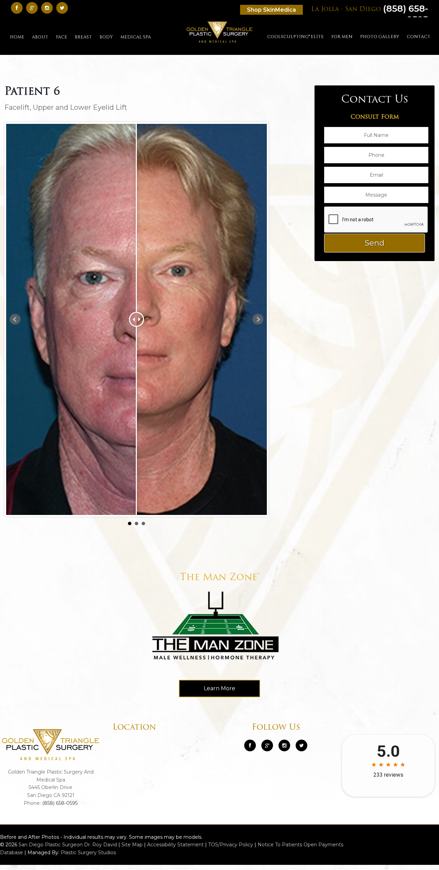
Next (257, 319)
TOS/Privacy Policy (230, 845)
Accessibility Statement (175, 845)
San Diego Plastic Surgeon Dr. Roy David (68, 845)
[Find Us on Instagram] (48, 7)
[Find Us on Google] (33, 7)
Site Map (132, 845)
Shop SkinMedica (271, 10)
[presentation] (376, 220)
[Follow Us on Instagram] (284, 745)
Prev (15, 319)
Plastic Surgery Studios (88, 852)
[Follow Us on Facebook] (18, 7)
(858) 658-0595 (60, 803)
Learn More (219, 688)
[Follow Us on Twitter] (63, 7)
